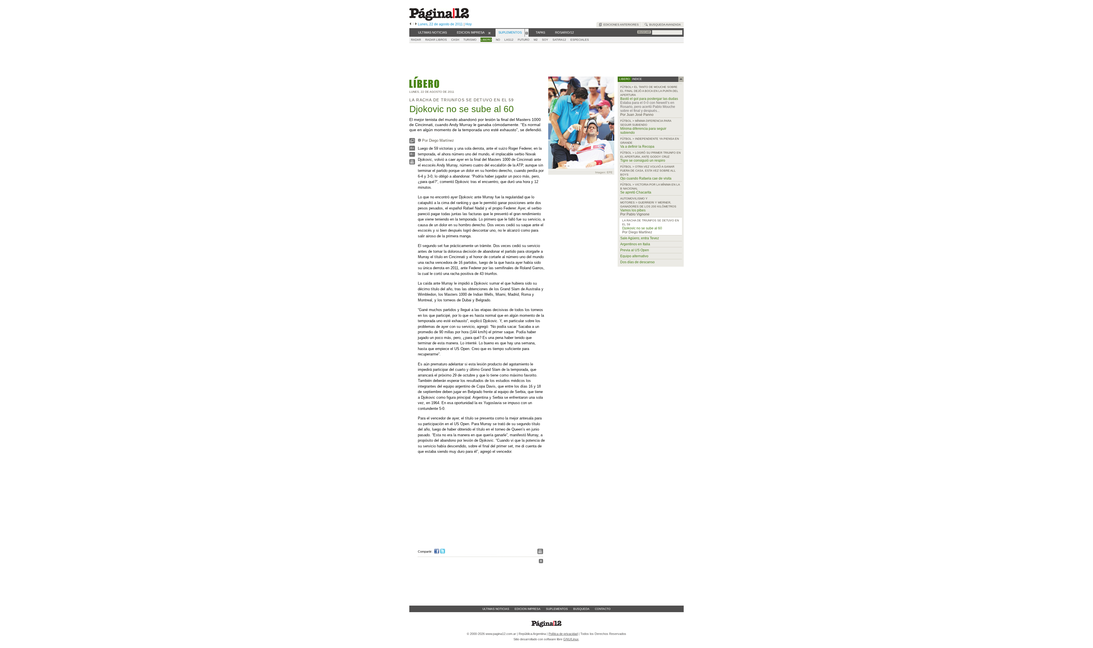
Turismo (469, 39)
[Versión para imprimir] (412, 163)
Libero (486, 39)
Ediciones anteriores (620, 24)
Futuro (523, 39)
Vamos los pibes (633, 210)
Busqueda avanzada (664, 24)
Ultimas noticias (495, 608)
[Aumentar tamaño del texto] (412, 149)
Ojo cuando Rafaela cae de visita (645, 178)
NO (498, 39)
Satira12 (559, 39)
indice (636, 79)
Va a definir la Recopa (637, 147)
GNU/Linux (571, 639)
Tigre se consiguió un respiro (642, 160)
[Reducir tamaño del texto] (412, 155)
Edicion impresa (528, 608)
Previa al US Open (634, 250)
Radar (416, 39)
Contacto (603, 608)
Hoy (468, 24)
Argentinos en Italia (635, 244)
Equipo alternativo (634, 256)
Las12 (508, 39)
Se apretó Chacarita (635, 192)
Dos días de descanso (637, 262)
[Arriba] (541, 562)
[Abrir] (489, 33)
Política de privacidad (563, 633)
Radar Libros (436, 39)
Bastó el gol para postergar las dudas (649, 99)
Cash (455, 39)
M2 (536, 39)
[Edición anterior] (410, 24)
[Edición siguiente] (416, 24)
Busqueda (581, 608)
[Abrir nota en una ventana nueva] (412, 142)
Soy (545, 39)
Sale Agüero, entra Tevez (639, 238)
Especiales (579, 39)
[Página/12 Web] (439, 19)
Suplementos (557, 608)
